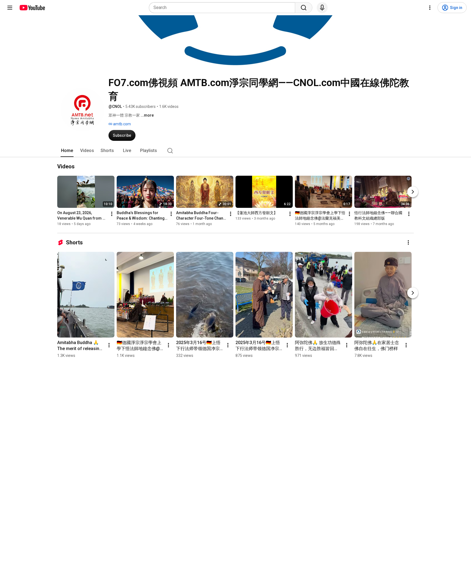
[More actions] (111, 213)
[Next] (412, 191)
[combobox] (223, 7)
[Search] (303, 7)
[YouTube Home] (32, 7)
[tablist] (235, 150)
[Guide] (10, 7)
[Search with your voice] (322, 7)
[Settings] (430, 7)
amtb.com (121, 124)
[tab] (67, 150)
